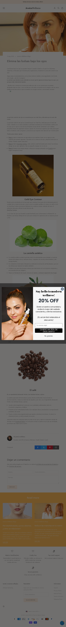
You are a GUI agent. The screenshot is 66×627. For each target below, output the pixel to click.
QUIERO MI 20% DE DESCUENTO (48, 330)
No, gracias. (49, 336)
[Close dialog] (62, 289)
